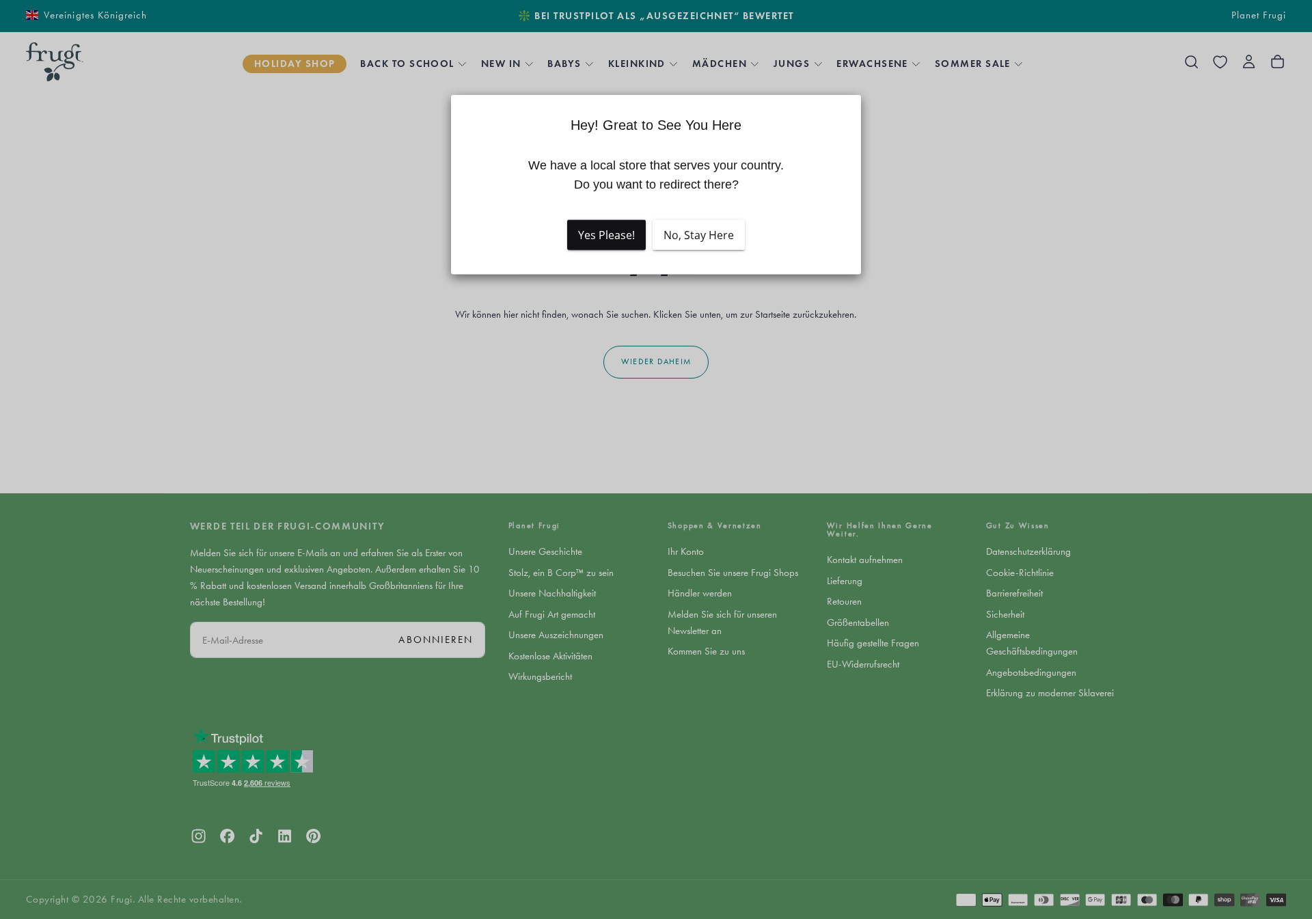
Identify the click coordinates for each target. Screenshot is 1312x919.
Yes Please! (606, 234)
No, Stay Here (699, 234)
